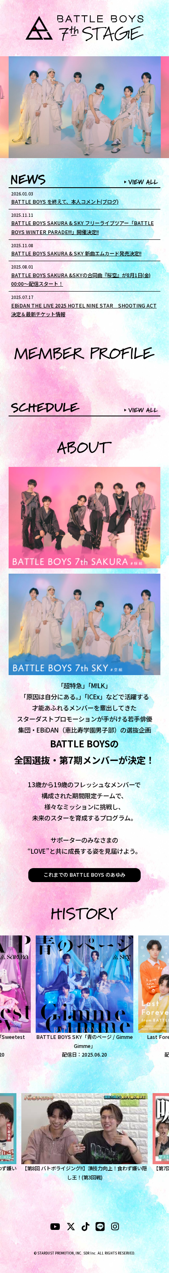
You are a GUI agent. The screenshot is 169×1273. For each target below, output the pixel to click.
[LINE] (100, 1228)
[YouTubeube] (55, 1228)
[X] (70, 1228)
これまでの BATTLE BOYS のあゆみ (84, 874)
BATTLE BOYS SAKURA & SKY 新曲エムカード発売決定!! (76, 253)
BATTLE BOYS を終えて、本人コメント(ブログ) (65, 201)
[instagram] (115, 1228)
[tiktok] (85, 1228)
